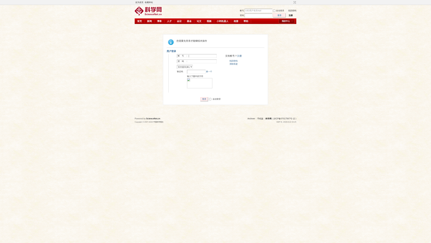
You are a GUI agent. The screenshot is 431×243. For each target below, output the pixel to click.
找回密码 (292, 10)
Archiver (251, 118)
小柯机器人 (222, 21)
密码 (242, 15)
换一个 (209, 71)
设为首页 (139, 2)
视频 (209, 21)
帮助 (246, 21)
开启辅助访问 (291, 2)
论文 (199, 21)
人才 (169, 21)
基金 (189, 21)
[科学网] (148, 15)
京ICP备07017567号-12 (284, 118)
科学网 (269, 118)
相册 (236, 21)
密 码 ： (183, 61)
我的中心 (286, 21)
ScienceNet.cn (153, 118)
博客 (159, 21)
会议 (179, 21)
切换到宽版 (294, 2)
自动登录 (280, 10)
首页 (139, 21)
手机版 (260, 118)
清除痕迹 (233, 64)
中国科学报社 (158, 122)
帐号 (242, 10)
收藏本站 (149, 2)
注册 (291, 15)
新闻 (149, 21)
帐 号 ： (183, 56)
